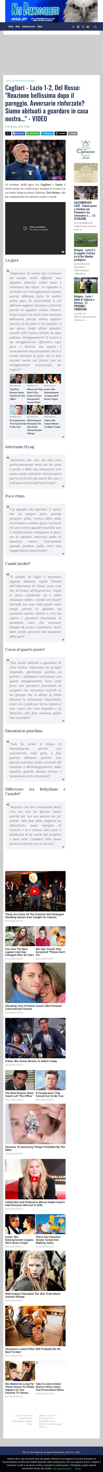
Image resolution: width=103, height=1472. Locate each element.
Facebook (20, 133)
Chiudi (78, 1468)
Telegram (48, 133)
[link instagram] (83, 26)
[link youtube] (87, 26)
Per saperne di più (62, 1468)
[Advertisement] (51, 55)
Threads (61, 133)
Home (10, 26)
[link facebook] (78, 26)
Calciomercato (28, 26)
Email (74, 133)
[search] (95, 26)
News (18, 26)
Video (39, 26)
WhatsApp (34, 133)
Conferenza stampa (25, 80)
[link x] (73, 26)
